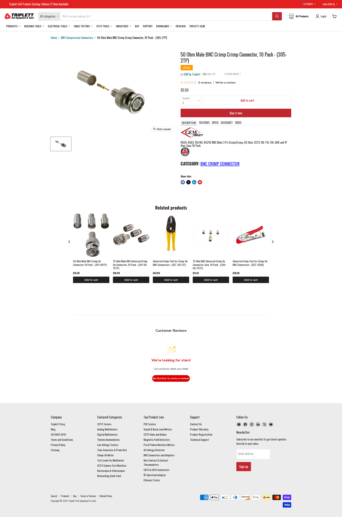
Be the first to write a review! (171, 378)
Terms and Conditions (62, 440)
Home (54, 37)
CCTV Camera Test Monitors (111, 465)
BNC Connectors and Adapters (159, 455)
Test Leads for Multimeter (110, 460)
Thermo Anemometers (108, 440)
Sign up (243, 466)
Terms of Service (88, 496)
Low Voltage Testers (107, 445)
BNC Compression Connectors (77, 37)
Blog (53, 429)
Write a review (225, 82)
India (329, 4)
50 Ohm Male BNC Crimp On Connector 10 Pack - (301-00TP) (90, 263)
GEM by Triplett (192, 74)
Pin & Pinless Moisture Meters (159, 445)
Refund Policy (106, 496)
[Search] (277, 16)
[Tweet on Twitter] (188, 182)
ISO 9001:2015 (58, 434)
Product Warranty (199, 429)
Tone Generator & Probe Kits (112, 450)
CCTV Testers (104, 424)
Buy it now (236, 113)
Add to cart (91, 279)
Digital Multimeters (107, 434)
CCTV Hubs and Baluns (155, 434)
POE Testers (150, 424)
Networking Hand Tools (109, 476)
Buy (74, 496)
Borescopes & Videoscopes (111, 471)
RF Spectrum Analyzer (155, 475)
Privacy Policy (58, 445)
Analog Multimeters (107, 429)
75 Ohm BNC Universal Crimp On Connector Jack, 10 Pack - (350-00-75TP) (209, 264)
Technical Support (199, 440)
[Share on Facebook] (183, 182)
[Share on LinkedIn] (194, 182)
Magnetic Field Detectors (157, 440)
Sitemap (55, 450)
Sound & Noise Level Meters (158, 429)
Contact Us (196, 424)
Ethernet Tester (152, 480)
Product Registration (201, 434)
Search (54, 496)
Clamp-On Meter (105, 455)
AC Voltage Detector (154, 450)
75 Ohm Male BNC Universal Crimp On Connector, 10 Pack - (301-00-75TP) (130, 264)
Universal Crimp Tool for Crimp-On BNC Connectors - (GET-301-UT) (170, 263)
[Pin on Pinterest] (200, 182)
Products (65, 496)
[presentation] (69, 242)
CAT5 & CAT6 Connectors (156, 470)
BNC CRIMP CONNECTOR (220, 163)
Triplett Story (58, 424)
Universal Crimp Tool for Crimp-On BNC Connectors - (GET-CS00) (250, 263)
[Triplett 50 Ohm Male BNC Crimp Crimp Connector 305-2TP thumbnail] (60, 144)
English (309, 4)
